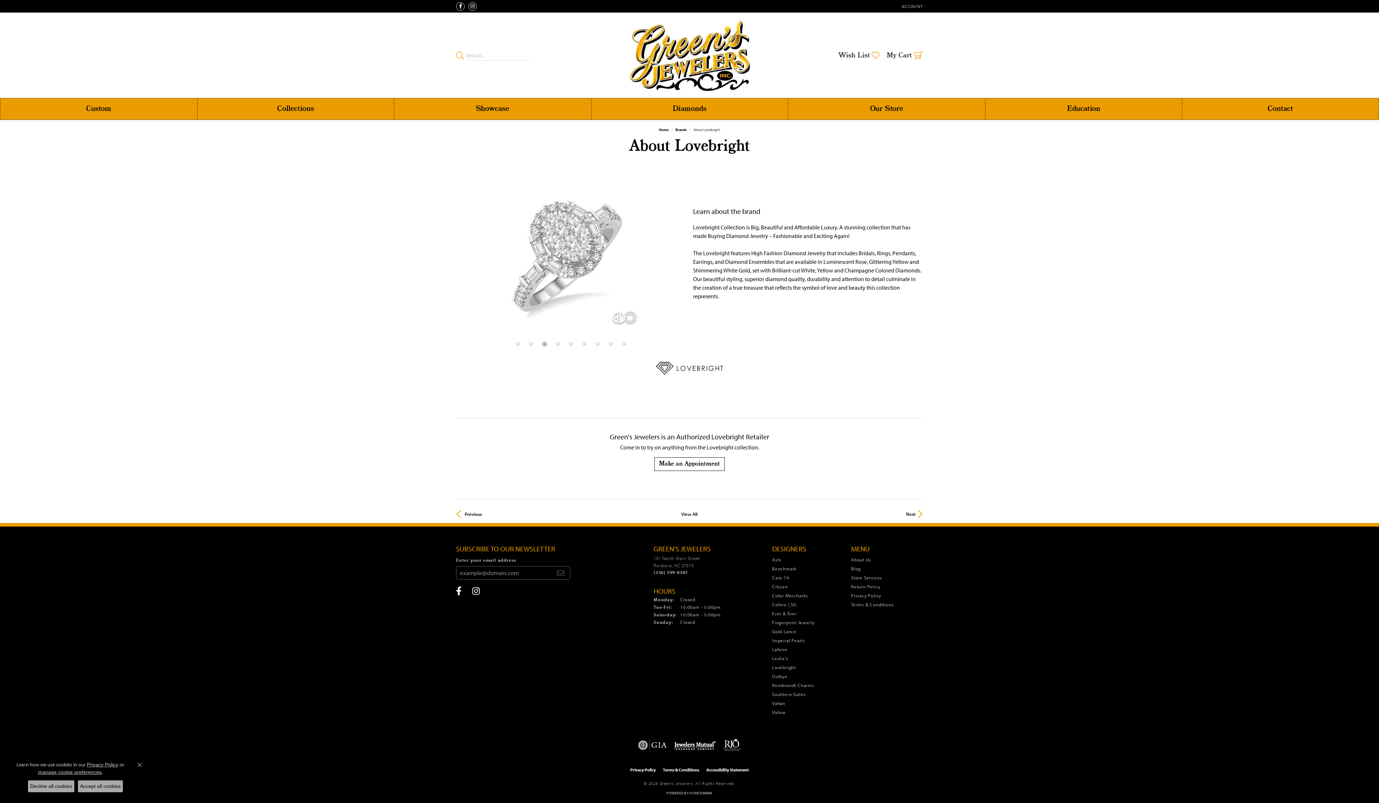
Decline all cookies (51, 786)
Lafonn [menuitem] (779, 649)
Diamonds (690, 109)
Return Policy (865, 586)
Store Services (866, 577)
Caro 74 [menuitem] (780, 577)
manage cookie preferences (70, 772)
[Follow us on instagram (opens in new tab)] (472, 6)
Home (664, 129)
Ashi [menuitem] (776, 559)
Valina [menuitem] (778, 712)
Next (911, 514)
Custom (98, 109)
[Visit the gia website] (652, 745)
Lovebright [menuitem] (784, 667)
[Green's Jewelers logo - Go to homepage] (689, 55)
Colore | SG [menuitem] (784, 604)
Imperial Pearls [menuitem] (788, 640)
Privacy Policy (866, 595)
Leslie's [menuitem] (780, 658)
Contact (1280, 109)
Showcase (492, 109)
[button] (911, 6)
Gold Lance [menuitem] (784, 631)
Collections (295, 109)
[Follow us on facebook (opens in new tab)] (460, 6)
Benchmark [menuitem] (784, 568)
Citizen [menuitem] (780, 586)
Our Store (886, 109)
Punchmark (701, 793)
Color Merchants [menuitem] (790, 595)
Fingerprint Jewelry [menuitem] (793, 622)
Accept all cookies (100, 786)
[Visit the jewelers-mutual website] (694, 745)
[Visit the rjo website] (732, 745)
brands (681, 129)
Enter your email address (486, 560)
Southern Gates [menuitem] (788, 694)
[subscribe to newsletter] (560, 572)
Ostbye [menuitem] (780, 676)
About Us (861, 559)
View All (689, 514)
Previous (473, 514)
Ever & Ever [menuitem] (784, 613)
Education (1083, 109)
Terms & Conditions (872, 604)
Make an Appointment (689, 463)
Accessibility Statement (727, 769)
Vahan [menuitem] (778, 703)
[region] (571, 254)
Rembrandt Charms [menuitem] (793, 685)
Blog (856, 568)
